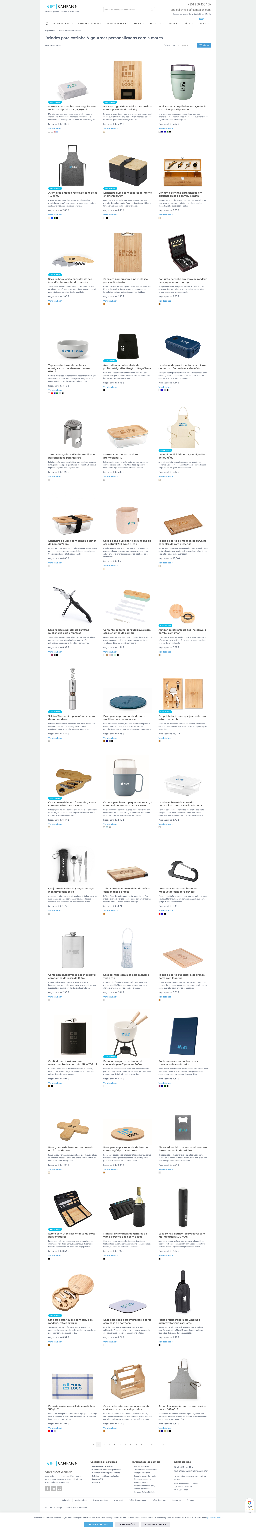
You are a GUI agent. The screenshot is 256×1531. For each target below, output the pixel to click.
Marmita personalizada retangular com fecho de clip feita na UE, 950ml (72, 108)
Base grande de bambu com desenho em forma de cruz (71, 1149)
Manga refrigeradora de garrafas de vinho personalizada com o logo (125, 1235)
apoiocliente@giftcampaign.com (191, 9)
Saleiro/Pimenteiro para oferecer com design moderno (71, 718)
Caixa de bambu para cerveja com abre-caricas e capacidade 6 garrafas (127, 1408)
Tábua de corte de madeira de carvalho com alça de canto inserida (183, 542)
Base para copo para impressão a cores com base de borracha (127, 1321)
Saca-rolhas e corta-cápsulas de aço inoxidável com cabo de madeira (70, 281)
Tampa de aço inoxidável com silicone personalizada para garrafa (71, 456)
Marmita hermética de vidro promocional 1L (120, 456)
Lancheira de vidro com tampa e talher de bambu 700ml (72, 542)
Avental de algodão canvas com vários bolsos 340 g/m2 (182, 1408)
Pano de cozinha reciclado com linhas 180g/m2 (71, 1408)
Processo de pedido (141, 1466)
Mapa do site (176, 1500)
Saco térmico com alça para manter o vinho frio (126, 976)
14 (163, 1445)
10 (141, 1445)
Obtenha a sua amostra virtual (145, 1469)
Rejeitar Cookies (155, 1524)
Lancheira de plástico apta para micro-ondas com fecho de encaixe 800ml (182, 367)
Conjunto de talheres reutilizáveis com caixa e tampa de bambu (127, 631)
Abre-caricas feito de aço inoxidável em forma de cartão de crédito (183, 1149)
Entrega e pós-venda (142, 1473)
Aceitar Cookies (98, 1524)
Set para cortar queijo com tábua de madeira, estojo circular (70, 1321)
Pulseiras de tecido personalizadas (105, 1476)
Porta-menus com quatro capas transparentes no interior (178, 1063)
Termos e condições (100, 1500)
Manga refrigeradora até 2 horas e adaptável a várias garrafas (179, 1321)
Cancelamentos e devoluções (145, 1476)
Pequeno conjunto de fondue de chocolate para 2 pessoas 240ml (123, 1063)
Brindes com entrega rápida (102, 1466)
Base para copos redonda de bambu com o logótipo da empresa (125, 1149)
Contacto (190, 1500)
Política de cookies (159, 1500)
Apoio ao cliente (81, 1500)
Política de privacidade (137, 1500)
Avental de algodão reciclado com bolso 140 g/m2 (72, 194)
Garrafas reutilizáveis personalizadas (106, 1473)
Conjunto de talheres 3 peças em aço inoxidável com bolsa (71, 890)
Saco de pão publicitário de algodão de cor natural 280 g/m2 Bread (127, 542)
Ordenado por (169, 45)
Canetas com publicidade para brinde (106, 1469)
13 (157, 1445)
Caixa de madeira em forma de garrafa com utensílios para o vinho (72, 804)
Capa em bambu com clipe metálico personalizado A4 (125, 281)
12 (152, 1445)
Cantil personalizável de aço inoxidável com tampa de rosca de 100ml (72, 976)
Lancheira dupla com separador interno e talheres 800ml (127, 194)
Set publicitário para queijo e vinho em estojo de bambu (182, 718)
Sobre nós (66, 1500)
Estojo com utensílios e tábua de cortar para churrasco (72, 1235)
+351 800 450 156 (199, 4)
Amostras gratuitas (141, 1482)
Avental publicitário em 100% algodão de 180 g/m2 (182, 456)
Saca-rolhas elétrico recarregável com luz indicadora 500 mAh (182, 1235)
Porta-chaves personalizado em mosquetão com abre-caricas (178, 890)
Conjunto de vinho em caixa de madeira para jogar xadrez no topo (183, 281)
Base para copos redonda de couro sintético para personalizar (124, 718)
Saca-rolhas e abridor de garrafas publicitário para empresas (68, 631)
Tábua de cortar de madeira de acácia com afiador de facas (126, 890)
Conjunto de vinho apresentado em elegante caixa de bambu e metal (180, 194)
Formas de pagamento (142, 1479)
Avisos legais (118, 1500)
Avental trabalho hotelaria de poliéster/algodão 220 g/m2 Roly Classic (127, 367)
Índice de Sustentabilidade (144, 1492)
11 (147, 1445)
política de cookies (215, 1518)
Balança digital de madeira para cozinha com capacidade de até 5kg (128, 108)
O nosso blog (97, 1482)
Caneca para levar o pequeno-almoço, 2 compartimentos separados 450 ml (127, 804)
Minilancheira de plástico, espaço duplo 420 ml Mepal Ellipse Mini (183, 108)
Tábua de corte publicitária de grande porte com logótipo (182, 976)
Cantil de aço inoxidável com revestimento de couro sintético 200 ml (72, 1063)
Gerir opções (127, 1524)
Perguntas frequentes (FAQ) (144, 1485)
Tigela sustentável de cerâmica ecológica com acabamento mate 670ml (69, 368)
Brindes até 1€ (97, 1479)
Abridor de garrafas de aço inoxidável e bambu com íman (182, 631)
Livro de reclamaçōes (142, 1489)
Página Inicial (50, 31)
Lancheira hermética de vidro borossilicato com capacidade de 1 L (181, 804)
